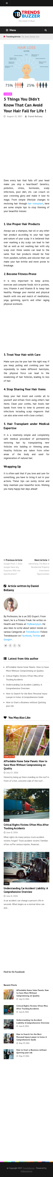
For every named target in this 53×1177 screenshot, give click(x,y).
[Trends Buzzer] (26, 16)
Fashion (7, 94)
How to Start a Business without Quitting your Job (26, 704)
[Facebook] (10, 646)
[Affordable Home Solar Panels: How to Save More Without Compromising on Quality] (26, 740)
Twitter (36, 635)
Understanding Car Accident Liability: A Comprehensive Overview (24, 686)
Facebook (26, 635)
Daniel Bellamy (35, 116)
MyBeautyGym (34, 624)
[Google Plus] (15, 646)
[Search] (45, 30)
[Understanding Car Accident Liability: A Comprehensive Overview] (26, 867)
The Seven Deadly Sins (30, 36)
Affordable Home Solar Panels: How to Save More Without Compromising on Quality (27, 669)
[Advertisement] (26, 149)
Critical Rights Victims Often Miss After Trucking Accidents (24, 677)
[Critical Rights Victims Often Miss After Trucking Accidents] (26, 804)
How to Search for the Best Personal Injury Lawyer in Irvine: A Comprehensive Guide (26, 695)
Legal (6, 820)
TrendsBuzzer (32, 631)
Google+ (8, 639)
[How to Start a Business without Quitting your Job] (9, 1054)
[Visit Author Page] (11, 605)
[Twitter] (6, 646)
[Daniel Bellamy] (19, 646)
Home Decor (9, 757)
